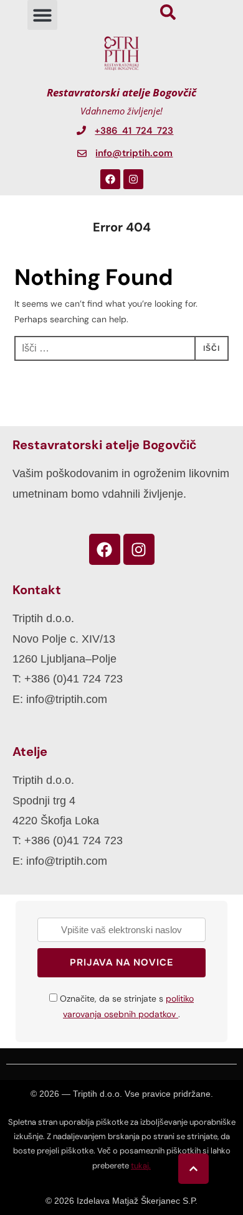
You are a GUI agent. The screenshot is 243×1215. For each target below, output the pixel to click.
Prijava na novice (121, 962)
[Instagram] (133, 179)
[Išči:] (121, 348)
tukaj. (141, 1165)
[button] (42, 15)
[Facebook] (110, 179)
